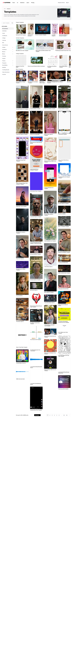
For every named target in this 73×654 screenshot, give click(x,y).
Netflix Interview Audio (20, 378)
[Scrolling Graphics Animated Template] (55, 29)
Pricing (32, 2)
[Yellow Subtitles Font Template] (50, 228)
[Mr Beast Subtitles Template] (36, 249)
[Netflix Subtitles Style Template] (64, 268)
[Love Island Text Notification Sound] (36, 376)
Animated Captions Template (35, 216)
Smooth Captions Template (63, 203)
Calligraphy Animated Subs (63, 288)
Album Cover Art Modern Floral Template (50, 353)
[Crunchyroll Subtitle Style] (64, 258)
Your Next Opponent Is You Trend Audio (35, 350)
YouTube (4, 74)
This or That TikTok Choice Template (63, 160)
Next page (37, 415)
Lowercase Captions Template (22, 134)
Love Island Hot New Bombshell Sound (36, 367)
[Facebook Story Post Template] (36, 398)
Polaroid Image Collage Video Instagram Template (22, 184)
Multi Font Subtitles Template (49, 108)
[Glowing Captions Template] (36, 267)
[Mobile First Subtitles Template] (64, 240)
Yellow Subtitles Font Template (50, 240)
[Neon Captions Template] (50, 280)
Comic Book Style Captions (49, 302)
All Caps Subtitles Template (63, 108)
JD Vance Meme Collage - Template (21, 82)
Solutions (22, 2)
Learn (28, 2)
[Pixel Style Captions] (22, 309)
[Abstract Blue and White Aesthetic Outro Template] (45, 44)
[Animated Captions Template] (36, 204)
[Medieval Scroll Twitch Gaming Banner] (36, 139)
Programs (4, 62)
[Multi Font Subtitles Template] (50, 97)
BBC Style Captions (34, 290)
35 (66, 415)
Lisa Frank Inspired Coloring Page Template (63, 356)
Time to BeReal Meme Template (63, 67)
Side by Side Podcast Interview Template (50, 336)
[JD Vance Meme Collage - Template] (21, 76)
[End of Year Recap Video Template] (22, 148)
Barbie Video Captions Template (48, 135)
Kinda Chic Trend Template (21, 206)
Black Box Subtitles (61, 213)
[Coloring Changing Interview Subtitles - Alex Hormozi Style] (36, 230)
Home (5, 8)
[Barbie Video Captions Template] (50, 122)
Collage (3, 37)
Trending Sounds (5, 69)
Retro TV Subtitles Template (63, 226)
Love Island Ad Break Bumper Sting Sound (64, 372)
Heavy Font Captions (20, 258)
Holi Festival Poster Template (35, 191)
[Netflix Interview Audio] (22, 371)
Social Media (4, 65)
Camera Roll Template (62, 134)
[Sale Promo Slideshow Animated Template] (64, 29)
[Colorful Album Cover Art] (22, 355)
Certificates (4, 35)
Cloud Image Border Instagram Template (64, 177)
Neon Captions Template (49, 292)
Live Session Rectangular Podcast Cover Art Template (63, 322)
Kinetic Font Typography (34, 134)
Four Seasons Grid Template (35, 339)
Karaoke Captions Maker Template (21, 269)
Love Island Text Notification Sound (35, 384)
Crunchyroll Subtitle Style (63, 262)
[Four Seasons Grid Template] (36, 332)
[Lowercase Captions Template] (22, 122)
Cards (3, 33)
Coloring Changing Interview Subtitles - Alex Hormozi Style (35, 243)
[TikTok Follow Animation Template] (31, 29)
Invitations (4, 49)
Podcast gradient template (63, 388)
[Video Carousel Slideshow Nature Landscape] (37, 60)
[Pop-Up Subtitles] (22, 283)
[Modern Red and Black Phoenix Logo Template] (36, 298)
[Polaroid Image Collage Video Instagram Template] (22, 172)
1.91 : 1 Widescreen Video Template (63, 333)
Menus (3, 53)
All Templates (5, 28)
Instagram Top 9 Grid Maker (20, 67)
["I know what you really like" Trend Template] (50, 314)
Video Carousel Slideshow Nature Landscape (36, 66)
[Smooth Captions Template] (64, 191)
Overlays (4, 56)
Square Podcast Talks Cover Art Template (50, 370)
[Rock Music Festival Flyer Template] (36, 315)
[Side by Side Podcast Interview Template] (50, 331)
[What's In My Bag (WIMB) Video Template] (50, 149)
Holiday (3, 47)
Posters (3, 60)
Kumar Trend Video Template (21, 347)
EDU (3, 42)
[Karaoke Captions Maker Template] (22, 264)
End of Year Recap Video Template (21, 160)
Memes (3, 51)
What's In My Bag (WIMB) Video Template (50, 161)
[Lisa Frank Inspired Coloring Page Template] (64, 344)
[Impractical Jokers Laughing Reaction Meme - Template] (43, 76)
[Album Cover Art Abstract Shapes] (64, 297)
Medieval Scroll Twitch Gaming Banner (36, 143)
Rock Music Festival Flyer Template (35, 323)
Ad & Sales (4, 30)
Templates (8, 8)
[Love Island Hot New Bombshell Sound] (36, 359)
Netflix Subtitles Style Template (64, 272)
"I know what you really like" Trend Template (49, 325)
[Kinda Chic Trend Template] (22, 195)
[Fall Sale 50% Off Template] (21, 29)
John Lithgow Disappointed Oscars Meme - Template (55, 82)
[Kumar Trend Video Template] (22, 335)
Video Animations (5, 72)
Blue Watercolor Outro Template (22, 50)
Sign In (67, 2)
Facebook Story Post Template (36, 410)
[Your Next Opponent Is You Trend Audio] (36, 345)
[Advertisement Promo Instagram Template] (36, 157)
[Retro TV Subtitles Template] (64, 221)
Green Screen (5, 45)
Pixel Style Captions (20, 321)
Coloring (4, 40)
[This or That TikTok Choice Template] (64, 148)
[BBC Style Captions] (36, 285)
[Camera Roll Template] (64, 122)
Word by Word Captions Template (20, 232)
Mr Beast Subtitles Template (35, 254)
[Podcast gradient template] (64, 381)
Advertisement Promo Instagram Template (34, 169)
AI (17, 2)
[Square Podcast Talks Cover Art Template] (50, 362)
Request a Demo (61, 2)
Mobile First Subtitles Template (64, 252)
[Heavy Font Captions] (22, 246)
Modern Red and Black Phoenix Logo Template (36, 306)
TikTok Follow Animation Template (30, 35)
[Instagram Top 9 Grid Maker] (21, 60)
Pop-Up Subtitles (19, 295)
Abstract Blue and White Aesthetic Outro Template (43, 51)
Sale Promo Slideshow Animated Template (63, 35)
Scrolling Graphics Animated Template (54, 35)
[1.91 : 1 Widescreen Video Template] (64, 328)
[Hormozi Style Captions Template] (50, 202)
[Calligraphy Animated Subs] (64, 281)
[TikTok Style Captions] (50, 254)
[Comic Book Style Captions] (50, 298)
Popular (3, 58)
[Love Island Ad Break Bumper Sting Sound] (64, 364)
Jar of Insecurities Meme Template (52, 67)
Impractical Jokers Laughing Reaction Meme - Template (42, 82)
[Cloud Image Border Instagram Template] (64, 169)
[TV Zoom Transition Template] (42, 29)
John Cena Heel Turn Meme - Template (33, 82)
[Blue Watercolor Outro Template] (25, 44)
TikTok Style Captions (48, 266)
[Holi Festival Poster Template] (36, 181)
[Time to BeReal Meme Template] (63, 60)
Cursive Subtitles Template (35, 108)
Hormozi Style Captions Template (48, 215)
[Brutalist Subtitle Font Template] (22, 97)
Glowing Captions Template (35, 279)
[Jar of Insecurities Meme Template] (53, 60)
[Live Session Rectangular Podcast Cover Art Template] (64, 314)
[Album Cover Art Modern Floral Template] (50, 345)
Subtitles (4, 67)
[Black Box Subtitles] (64, 209)
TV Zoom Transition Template (40, 34)
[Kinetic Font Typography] (36, 122)
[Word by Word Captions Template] (22, 220)
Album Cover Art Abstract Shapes (63, 305)
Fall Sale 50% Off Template (21, 34)
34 (64, 415)
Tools (13, 2)
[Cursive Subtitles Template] (36, 97)
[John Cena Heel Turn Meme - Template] (33, 76)
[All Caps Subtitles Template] (64, 97)
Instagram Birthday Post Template (49, 188)
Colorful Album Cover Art (21, 363)
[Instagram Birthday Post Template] (50, 175)
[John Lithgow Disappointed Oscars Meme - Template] (56, 76)
